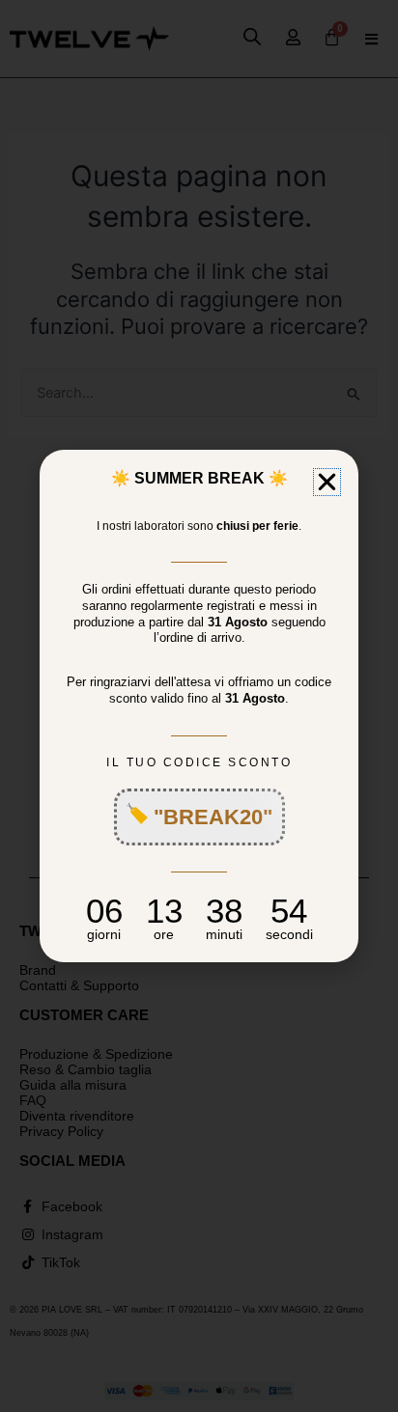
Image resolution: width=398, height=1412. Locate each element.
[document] (199, 706)
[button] (327, 482)
